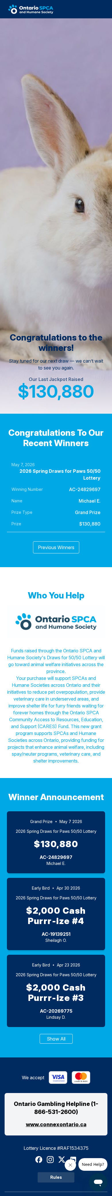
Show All (56, 1039)
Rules (56, 1177)
